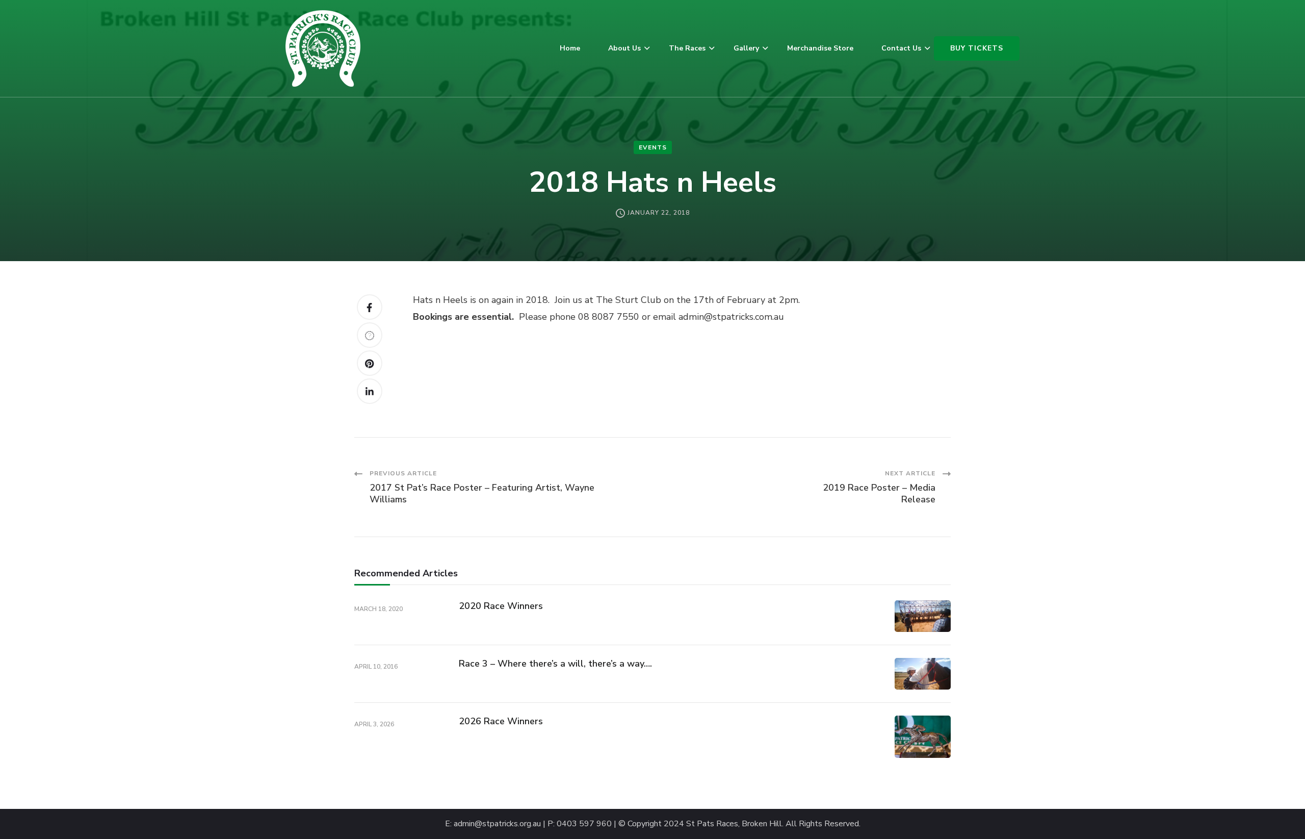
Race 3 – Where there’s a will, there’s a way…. (555, 663)
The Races (687, 48)
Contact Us (901, 48)
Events (653, 147)
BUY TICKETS (976, 48)
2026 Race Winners (501, 721)
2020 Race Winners (501, 606)
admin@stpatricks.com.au (731, 317)
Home (570, 48)
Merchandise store (820, 48)
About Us (624, 48)
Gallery (746, 48)
